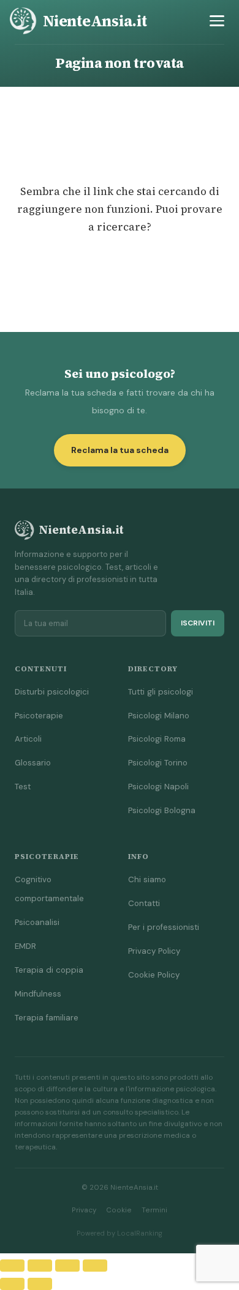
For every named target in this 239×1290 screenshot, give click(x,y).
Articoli (28, 739)
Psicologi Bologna (161, 810)
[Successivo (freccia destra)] (40, 1284)
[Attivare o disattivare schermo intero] (40, 1265)
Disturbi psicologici (52, 692)
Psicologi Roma (157, 739)
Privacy (84, 1210)
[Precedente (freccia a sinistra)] (12, 1284)
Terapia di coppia (49, 970)
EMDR (25, 946)
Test (23, 786)
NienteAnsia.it (95, 20)
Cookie (119, 1210)
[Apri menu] (217, 21)
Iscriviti (197, 623)
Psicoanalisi (37, 922)
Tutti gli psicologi (160, 692)
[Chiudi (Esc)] (95, 1265)
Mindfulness (38, 994)
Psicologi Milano (158, 715)
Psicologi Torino (158, 762)
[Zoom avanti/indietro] (12, 1265)
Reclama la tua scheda (120, 449)
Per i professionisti (163, 927)
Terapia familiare (46, 1017)
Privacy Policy (154, 951)
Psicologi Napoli (158, 786)
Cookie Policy (154, 975)
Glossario (33, 762)
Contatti (144, 903)
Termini (154, 1210)
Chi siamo (147, 879)
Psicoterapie (39, 715)
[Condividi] (67, 1265)
